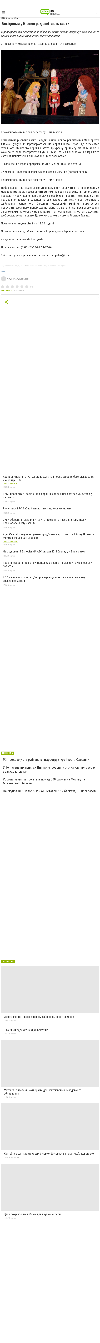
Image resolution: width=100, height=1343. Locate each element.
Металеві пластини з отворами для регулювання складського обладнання (42, 1091)
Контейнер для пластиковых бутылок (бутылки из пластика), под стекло (49, 1153)
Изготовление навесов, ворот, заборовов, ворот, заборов (39, 1017)
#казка (3, 272)
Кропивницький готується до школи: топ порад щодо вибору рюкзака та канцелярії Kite (48, 478)
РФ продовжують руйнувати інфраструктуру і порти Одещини (46, 760)
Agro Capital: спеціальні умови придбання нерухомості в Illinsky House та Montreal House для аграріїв (48, 536)
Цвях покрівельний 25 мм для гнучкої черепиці (33, 1214)
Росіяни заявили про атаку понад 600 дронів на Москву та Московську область (47, 564)
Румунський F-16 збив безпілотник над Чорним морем (37, 508)
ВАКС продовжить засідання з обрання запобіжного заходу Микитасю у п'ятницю (47, 495)
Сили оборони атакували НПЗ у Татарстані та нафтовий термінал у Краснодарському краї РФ (44, 521)
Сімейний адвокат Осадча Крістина (26, 1030)
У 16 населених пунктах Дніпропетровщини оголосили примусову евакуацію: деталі (44, 579)
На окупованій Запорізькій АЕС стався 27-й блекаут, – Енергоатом (44, 551)
